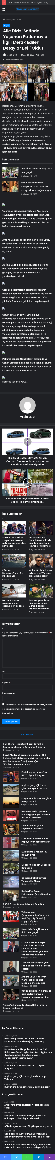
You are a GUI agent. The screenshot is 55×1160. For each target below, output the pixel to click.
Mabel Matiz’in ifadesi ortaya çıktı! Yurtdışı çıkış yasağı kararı (41, 573)
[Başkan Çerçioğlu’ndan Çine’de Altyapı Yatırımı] (11, 789)
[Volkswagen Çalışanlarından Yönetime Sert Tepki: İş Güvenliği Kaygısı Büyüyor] (11, 916)
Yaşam (18, 19)
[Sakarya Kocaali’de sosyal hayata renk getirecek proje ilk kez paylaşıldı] (14, 528)
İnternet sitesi (8, 693)
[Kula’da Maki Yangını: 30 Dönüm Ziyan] (11, 855)
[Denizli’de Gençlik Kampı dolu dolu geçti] (10, 172)
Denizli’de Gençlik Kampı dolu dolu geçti (34, 931)
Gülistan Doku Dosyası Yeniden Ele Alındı (33, 879)
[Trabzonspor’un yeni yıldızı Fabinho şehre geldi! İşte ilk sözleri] (11, 966)
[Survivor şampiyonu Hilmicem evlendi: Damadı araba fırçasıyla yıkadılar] (41, 591)
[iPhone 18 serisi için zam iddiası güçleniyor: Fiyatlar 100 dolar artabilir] (11, 815)
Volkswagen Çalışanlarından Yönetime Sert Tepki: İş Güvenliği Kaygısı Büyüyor (35, 917)
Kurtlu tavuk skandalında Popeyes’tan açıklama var (35, 840)
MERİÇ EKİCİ (12, 55)
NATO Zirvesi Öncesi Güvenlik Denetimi (23, 904)
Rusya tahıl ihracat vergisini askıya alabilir (36, 800)
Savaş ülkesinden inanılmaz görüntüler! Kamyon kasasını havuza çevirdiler (36, 994)
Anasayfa (9, 19)
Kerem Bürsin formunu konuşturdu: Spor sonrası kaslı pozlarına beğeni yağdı (36, 186)
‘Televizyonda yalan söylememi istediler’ (32, 827)
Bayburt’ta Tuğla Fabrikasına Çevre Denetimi (36, 893)
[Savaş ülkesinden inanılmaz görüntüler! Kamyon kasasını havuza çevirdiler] (11, 994)
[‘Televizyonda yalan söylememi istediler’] (11, 829)
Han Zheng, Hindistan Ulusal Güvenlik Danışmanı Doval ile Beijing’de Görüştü (24, 745)
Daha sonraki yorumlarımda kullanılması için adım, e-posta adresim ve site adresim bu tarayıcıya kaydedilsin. (27, 708)
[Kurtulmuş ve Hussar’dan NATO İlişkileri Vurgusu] (11, 776)
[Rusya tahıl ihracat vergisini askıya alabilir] (11, 802)
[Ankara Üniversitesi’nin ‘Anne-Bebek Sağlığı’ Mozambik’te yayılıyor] (11, 980)
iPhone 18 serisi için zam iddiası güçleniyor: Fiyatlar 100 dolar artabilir (35, 814)
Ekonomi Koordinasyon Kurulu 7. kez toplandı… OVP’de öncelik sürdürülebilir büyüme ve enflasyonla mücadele (34, 948)
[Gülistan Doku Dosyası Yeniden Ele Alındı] (11, 882)
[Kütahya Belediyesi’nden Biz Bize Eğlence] (14, 561)
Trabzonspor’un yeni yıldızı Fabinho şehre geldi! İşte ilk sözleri (35, 965)
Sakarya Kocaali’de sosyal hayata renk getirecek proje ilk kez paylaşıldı (14, 541)
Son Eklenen (27, 734)
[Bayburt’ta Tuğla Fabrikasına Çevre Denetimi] (11, 895)
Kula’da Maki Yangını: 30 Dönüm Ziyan (34, 853)
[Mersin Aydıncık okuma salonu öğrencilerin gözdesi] (14, 591)
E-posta (6, 682)
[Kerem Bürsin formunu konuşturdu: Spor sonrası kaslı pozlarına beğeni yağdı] (10, 186)
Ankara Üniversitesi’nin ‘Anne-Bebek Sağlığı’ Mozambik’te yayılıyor (33, 979)
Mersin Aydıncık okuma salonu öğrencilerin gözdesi (13, 603)
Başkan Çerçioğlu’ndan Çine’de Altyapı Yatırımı (34, 787)
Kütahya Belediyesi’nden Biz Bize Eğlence (12, 573)
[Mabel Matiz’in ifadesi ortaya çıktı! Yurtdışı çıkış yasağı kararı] (41, 561)
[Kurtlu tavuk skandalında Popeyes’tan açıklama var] (11, 842)
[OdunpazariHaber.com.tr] (27, 9)
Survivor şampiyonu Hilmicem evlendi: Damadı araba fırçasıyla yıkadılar (39, 604)
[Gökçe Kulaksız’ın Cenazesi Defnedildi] (11, 868)
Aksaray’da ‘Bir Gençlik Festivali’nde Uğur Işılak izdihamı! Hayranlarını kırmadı (40, 541)
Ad (4, 671)
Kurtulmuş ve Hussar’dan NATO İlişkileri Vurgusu (29, 2)
